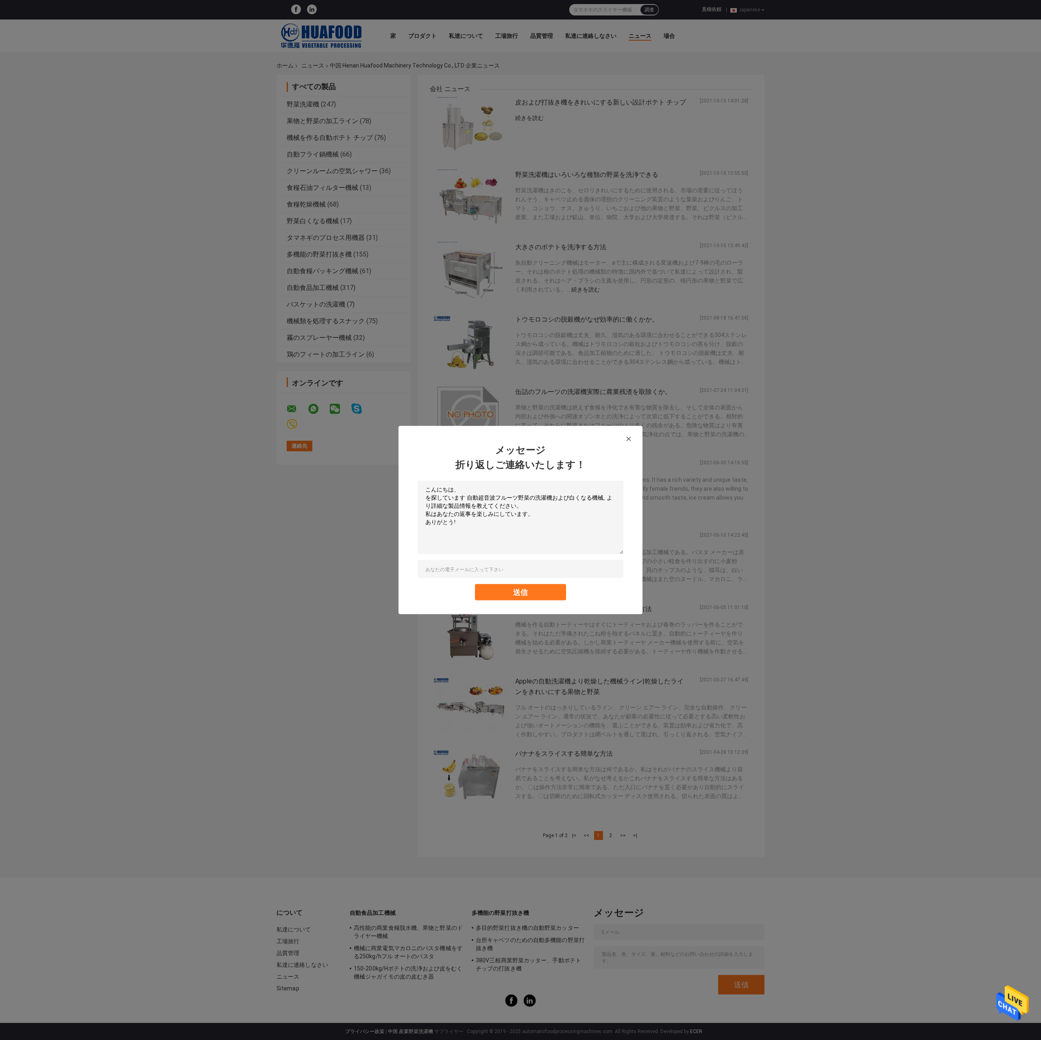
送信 (520, 592)
